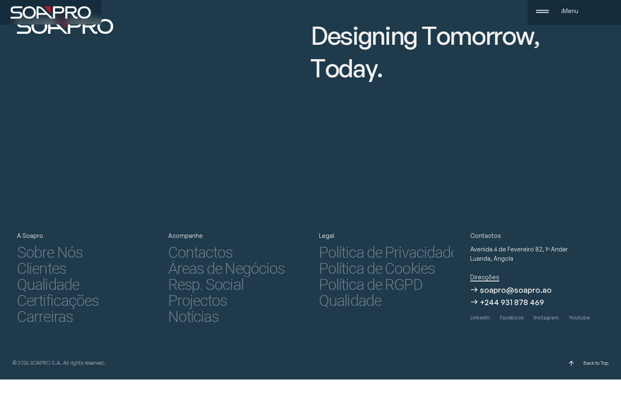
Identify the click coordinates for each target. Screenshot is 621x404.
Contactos (200, 253)
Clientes (41, 269)
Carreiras (45, 317)
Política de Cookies (377, 269)
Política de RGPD (370, 285)
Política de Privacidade (386, 253)
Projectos (197, 301)
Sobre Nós (49, 253)
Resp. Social (205, 285)
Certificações (57, 301)
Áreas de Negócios (226, 269)
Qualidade (48, 285)
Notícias (193, 317)
